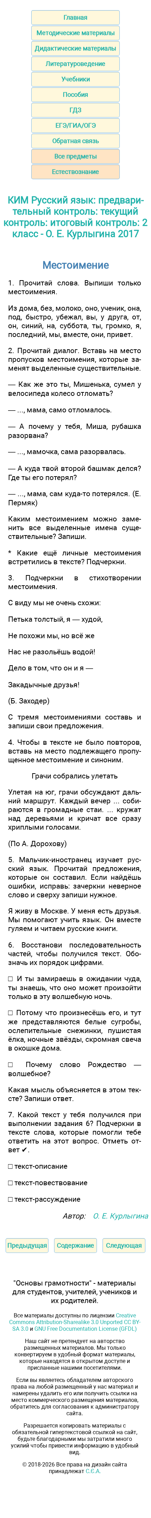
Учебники (75, 79)
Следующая (124, 1245)
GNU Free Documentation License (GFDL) (85, 1328)
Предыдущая (27, 1245)
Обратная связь (75, 140)
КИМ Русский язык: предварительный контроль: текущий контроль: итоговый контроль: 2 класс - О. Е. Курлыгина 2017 (75, 217)
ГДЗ (75, 110)
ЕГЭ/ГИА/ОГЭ (75, 125)
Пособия (75, 94)
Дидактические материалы (75, 48)
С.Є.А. (93, 1471)
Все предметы (75, 156)
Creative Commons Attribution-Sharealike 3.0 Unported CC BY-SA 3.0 (74, 1322)
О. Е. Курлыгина (120, 1216)
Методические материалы (76, 32)
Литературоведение (75, 63)
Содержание (75, 1245)
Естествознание (75, 171)
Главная (75, 17)
